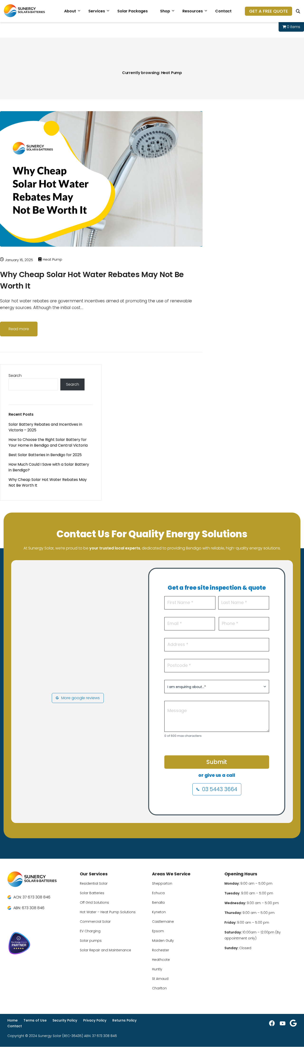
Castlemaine (163, 921)
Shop (165, 11)
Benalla (158, 902)
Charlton (159, 988)
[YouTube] (282, 1023)
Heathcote (161, 959)
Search (15, 375)
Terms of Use (35, 1020)
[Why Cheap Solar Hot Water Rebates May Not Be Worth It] (101, 253)
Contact (223, 11)
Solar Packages (132, 11)
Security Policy (64, 1020)
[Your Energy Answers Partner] (40, 944)
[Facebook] (272, 1023)
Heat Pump (52, 259)
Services (96, 11)
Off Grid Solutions (94, 902)
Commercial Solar (95, 921)
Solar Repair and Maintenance (105, 950)
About (70, 11)
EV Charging (90, 931)
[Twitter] (293, 1023)
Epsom (158, 931)
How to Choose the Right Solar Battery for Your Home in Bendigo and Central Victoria (48, 442)
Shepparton (162, 883)
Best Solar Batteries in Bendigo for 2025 (45, 455)
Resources (192, 11)
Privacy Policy (94, 1020)
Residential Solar (94, 883)
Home (12, 1020)
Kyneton (159, 912)
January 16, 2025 (19, 259)
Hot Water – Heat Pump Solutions (108, 912)
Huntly (157, 969)
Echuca (158, 893)
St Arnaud (160, 978)
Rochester (160, 950)
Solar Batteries (92, 893)
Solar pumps (91, 940)
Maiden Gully (163, 940)
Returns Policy (124, 1020)
